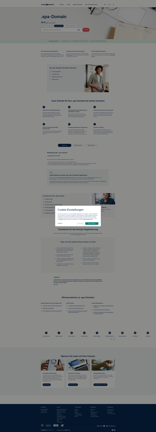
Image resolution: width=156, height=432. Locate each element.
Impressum (60, 223)
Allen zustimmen (91, 223)
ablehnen (61, 219)
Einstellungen (80, 223)
